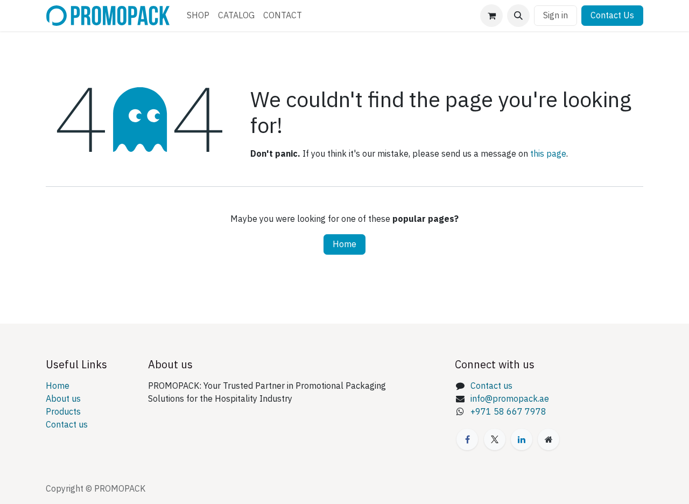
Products (63, 411)
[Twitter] (494, 439)
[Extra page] (548, 439)
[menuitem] (198, 15)
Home (344, 244)
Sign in (555, 15)
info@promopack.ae (509, 399)
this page (548, 154)
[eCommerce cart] (491, 15)
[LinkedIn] (521, 439)
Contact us (67, 424)
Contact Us (612, 15)
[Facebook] (467, 439)
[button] (518, 15)
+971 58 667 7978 (508, 411)
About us (63, 399)
